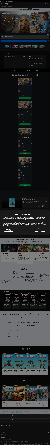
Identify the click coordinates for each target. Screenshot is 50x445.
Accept (43, 229)
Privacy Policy (24, 218)
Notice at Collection (31, 218)
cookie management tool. (21, 219)
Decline (36, 229)
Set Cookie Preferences (8, 230)
